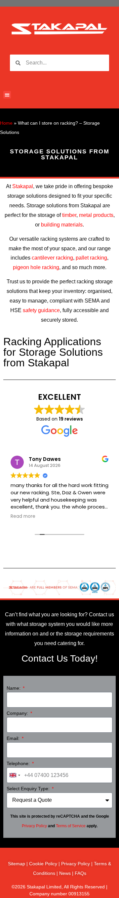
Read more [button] (23, 516)
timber (69, 215)
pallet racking (91, 258)
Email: (14, 738)
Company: (18, 713)
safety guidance (41, 310)
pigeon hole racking (36, 267)
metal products (96, 215)
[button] (7, 95)
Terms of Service (71, 826)
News (65, 873)
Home (6, 123)
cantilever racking (52, 258)
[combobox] (14, 775)
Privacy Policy (34, 826)
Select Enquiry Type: (29, 788)
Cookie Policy (43, 863)
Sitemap (16, 863)
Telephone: (19, 763)
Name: (14, 688)
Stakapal (22, 186)
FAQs (80, 873)
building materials (62, 224)
